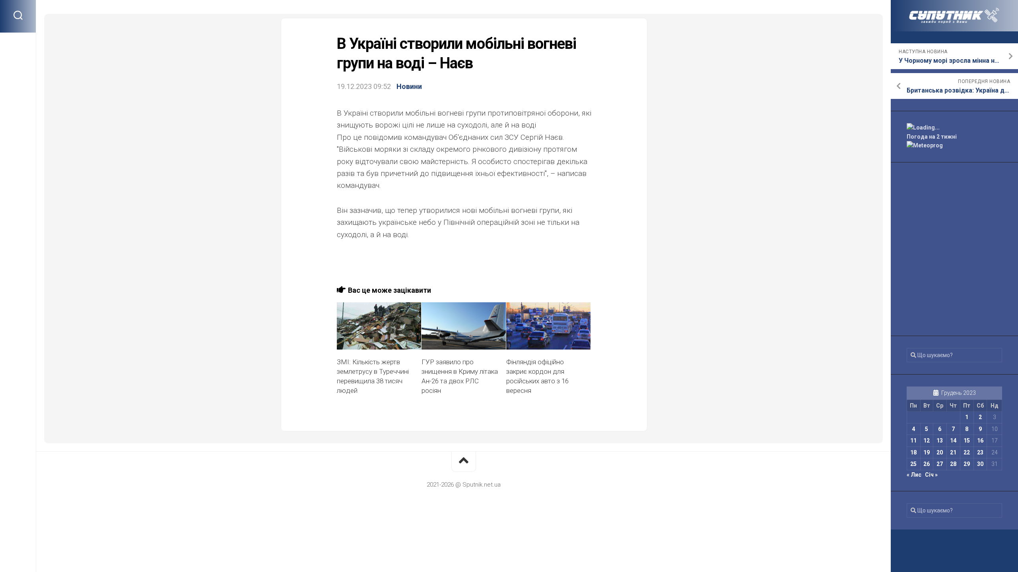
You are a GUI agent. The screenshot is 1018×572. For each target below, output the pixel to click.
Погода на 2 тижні (932, 136)
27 (939, 464)
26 (926, 464)
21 (953, 452)
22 (967, 452)
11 (913, 440)
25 (913, 464)
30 (980, 464)
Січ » (931, 475)
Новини (409, 86)
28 (953, 464)
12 (926, 440)
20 (939, 452)
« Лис (914, 475)
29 (967, 464)
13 (939, 440)
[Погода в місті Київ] (954, 127)
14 (953, 440)
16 (980, 440)
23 (980, 452)
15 (967, 440)
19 (926, 452)
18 (913, 452)
